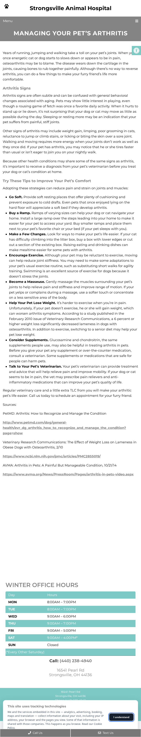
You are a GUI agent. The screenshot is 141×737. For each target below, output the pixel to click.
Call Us (37, 733)
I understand (121, 717)
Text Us (107, 733)
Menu (7, 21)
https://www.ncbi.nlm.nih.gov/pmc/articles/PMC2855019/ (52, 456)
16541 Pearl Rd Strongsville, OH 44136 (70, 672)
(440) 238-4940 (76, 660)
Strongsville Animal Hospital (70, 8)
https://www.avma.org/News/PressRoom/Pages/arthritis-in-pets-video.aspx (68, 474)
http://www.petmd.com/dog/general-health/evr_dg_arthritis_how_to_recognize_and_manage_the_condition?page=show (64, 428)
